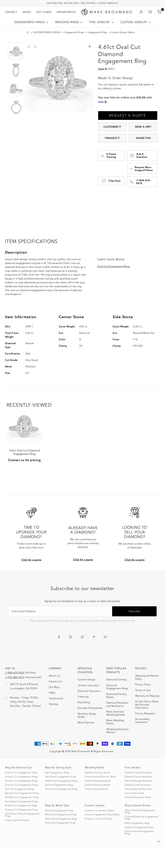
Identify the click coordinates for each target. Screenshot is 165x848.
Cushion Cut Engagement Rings (21, 772)
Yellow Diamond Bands (96, 789)
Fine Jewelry (100, 22)
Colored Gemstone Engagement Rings (141, 817)
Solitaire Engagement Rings (59, 785)
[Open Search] (150, 12)
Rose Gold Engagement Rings (60, 823)
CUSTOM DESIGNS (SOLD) (46, 32)
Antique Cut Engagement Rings (21, 776)
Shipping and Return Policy (147, 677)
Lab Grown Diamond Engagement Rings (22, 815)
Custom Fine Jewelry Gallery (100, 810)
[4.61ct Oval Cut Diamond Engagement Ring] (24, 426)
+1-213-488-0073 (14, 677)
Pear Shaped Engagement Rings (21, 801)
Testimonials (56, 698)
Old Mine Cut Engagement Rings (22, 797)
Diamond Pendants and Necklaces (117, 704)
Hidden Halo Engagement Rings (61, 781)
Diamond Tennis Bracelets (138, 772)
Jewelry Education (88, 685)
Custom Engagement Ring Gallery (102, 814)
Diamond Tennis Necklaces (139, 776)
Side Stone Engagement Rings (60, 776)
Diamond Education (89, 691)
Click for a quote (31, 559)
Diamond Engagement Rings (117, 687)
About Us (54, 675)
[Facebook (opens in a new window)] (58, 637)
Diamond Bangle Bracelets (138, 781)
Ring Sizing (84, 702)
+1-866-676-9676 (143, 182)
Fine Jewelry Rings (134, 793)
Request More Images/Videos (144, 169)
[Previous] (28, 46)
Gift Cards (43, 12)
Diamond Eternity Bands (116, 696)
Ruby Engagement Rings (137, 823)
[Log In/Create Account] (141, 12)
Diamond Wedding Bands (98, 781)
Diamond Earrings (116, 679)
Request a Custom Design (98, 819)
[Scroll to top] (158, 841)
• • (82, 3)
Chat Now (115, 180)
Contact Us (55, 681)
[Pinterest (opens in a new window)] (94, 637)
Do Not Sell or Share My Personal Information (147, 704)
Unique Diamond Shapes (17, 820)
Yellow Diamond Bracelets (138, 789)
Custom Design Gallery (123, 32)
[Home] (28, 32)
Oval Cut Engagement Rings (113, 266)
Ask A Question (141, 155)
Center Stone (71, 317)
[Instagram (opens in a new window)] (70, 637)
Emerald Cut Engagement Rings (21, 785)
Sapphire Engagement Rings (139, 827)
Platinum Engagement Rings (59, 810)
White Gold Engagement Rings (61, 814)
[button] (16, 51)
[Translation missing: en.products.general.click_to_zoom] (89, 46)
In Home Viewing (111, 155)
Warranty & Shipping (147, 695)
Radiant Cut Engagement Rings (21, 805)
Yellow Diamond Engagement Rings (140, 811)
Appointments (66, 12)
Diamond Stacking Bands (97, 785)
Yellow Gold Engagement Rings (61, 819)
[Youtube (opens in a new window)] (105, 637)
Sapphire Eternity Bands (97, 772)
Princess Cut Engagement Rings (21, 809)
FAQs (52, 692)
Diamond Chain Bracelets (138, 785)
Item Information (20, 317)
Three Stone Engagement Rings (61, 789)
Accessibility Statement (146, 721)
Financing (83, 696)
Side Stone (123, 317)
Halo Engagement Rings (57, 772)
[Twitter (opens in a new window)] (82, 637)
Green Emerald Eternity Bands (100, 776)
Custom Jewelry (134, 22)
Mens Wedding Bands (115, 722)
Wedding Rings (67, 22)
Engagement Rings (30, 22)
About (26, 12)
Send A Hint (143, 126)
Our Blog (54, 687)
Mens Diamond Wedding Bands (115, 713)
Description (16, 252)
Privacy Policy (143, 684)
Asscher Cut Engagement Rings (21, 781)
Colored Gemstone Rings (138, 797)
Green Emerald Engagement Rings (139, 832)
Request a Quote (127, 115)
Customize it (112, 126)
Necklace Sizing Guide (87, 715)
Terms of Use (143, 690)
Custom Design (86, 679)
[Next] (35, 46)
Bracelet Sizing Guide (90, 708)
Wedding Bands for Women (117, 731)
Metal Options (86, 722)
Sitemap (53, 704)
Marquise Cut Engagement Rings (22, 793)
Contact (11, 12)
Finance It (112, 138)
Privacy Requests (145, 713)
